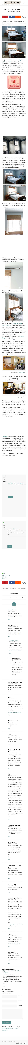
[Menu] (25, 2)
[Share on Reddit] (18, 17)
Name (20, 995)
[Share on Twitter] (11, 597)
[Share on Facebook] (12, 17)
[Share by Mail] (23, 597)
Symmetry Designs (21, 372)
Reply (9, 619)
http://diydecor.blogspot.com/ (14, 943)
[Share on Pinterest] (17, 597)
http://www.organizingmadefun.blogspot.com (17, 924)
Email (20, 1000)
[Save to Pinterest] (5, 17)
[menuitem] (22, 2)
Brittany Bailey (22, 588)
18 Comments (13, 588)
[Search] (22, 2)
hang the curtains (6, 325)
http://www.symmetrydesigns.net (14, 712)
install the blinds (17, 323)
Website (20, 1005)
